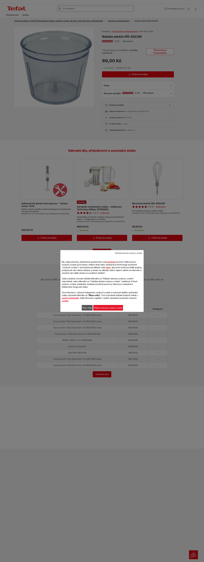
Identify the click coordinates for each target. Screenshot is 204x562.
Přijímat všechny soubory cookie (108, 308)
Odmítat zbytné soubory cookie (128, 253)
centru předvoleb (70, 298)
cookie (65, 301)
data (108, 267)
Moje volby (87, 308)
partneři (111, 262)
